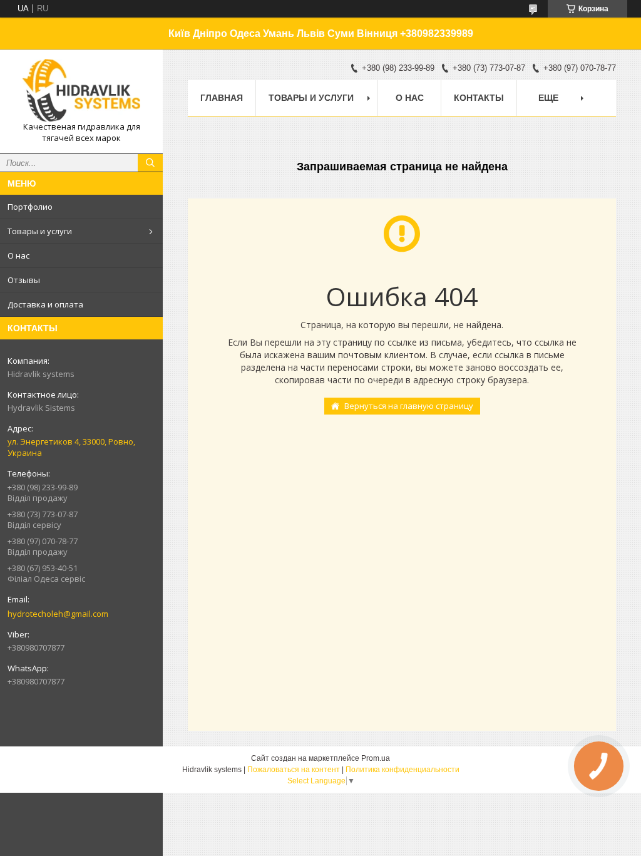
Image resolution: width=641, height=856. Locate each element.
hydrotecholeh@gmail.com (58, 613)
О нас (18, 255)
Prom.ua (375, 758)
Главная (221, 98)
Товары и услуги (40, 231)
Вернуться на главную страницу (408, 405)
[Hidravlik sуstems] (81, 90)
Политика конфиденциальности (402, 769)
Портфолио (30, 206)
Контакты (479, 98)
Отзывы (24, 280)
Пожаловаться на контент (293, 769)
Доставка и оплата (45, 304)
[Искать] (150, 162)
